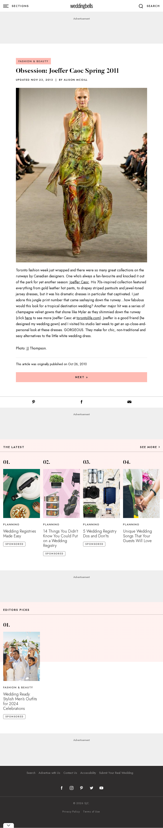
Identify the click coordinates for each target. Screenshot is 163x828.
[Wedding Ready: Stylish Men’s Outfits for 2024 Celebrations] (21, 656)
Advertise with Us (49, 773)
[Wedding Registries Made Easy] (21, 493)
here (28, 318)
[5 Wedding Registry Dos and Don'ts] (101, 493)
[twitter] (91, 788)
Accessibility (88, 773)
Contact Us (70, 773)
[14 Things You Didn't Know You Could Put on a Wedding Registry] (61, 493)
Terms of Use (91, 811)
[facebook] (61, 788)
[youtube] (101, 788)
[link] (81, 6)
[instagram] (71, 788)
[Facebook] (81, 402)
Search (31, 773)
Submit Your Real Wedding (116, 773)
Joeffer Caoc (79, 282)
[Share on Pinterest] (34, 402)
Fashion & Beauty (33, 61)
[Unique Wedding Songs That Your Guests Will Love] (141, 493)
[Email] (129, 402)
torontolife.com (88, 318)
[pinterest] (81, 788)
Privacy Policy (71, 811)
